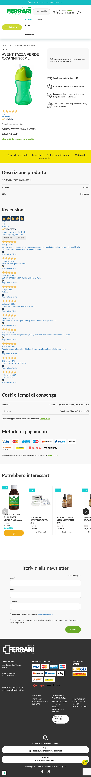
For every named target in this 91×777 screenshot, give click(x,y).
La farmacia (29, 34)
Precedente (8, 238)
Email (12, 578)
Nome (12, 590)
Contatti (36, 704)
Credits (76, 704)
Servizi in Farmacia (40, 702)
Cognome (13, 601)
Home (4, 45)
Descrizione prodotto (18, 155)
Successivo (20, 238)
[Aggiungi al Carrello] (14, 533)
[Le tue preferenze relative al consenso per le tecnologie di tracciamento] (4, 773)
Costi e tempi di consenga (59, 155)
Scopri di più (45, 419)
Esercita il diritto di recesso (57, 719)
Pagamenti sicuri (59, 702)
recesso (55, 707)
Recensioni (37, 155)
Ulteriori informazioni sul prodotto (18, 139)
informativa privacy (45, 614)
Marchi (39, 20)
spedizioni (56, 704)
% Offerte (28, 20)
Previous (5, 511)
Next (86, 511)
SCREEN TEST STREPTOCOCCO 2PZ (39, 520)
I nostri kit (29, 25)
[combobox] (41, 12)
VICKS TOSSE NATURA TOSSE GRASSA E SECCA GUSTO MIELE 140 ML (13, 520)
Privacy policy (79, 699)
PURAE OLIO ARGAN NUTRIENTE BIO (65, 520)
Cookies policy (79, 702)
